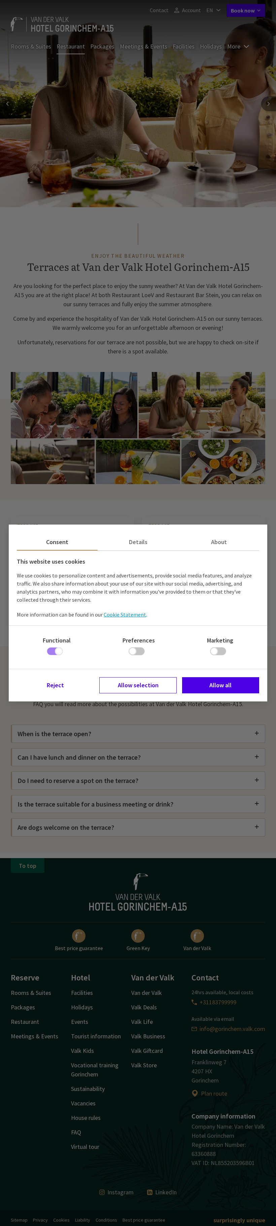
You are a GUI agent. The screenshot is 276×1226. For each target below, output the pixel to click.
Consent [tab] (57, 542)
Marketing (220, 640)
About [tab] (219, 542)
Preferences (139, 640)
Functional (57, 640)
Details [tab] (138, 542)
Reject (55, 685)
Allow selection (138, 685)
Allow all (220, 685)
